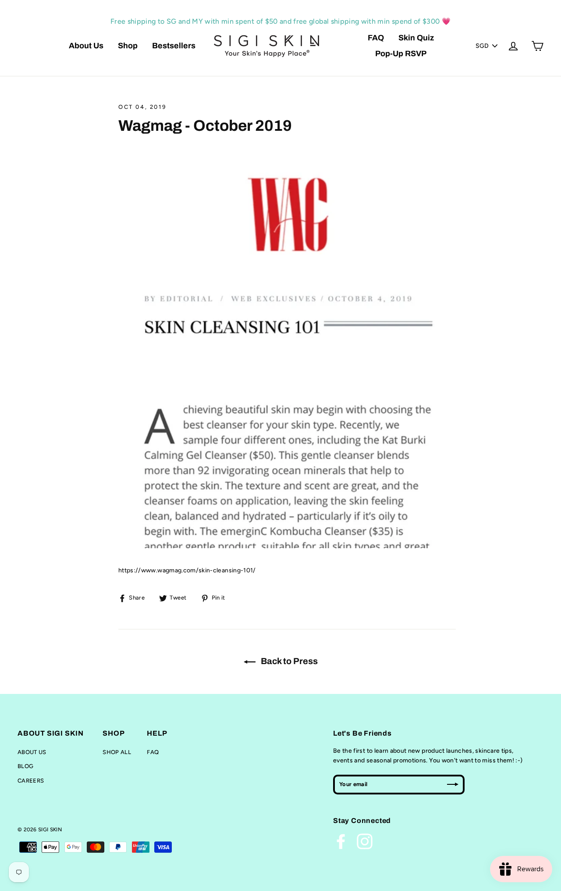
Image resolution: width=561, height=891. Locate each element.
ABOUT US (32, 752)
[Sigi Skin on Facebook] (341, 841)
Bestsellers (173, 45)
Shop (128, 45)
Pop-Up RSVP (400, 53)
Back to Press (288, 661)
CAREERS (31, 780)
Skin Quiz (416, 37)
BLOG (25, 766)
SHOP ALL (117, 752)
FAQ (376, 37)
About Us (86, 45)
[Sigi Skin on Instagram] (365, 841)
